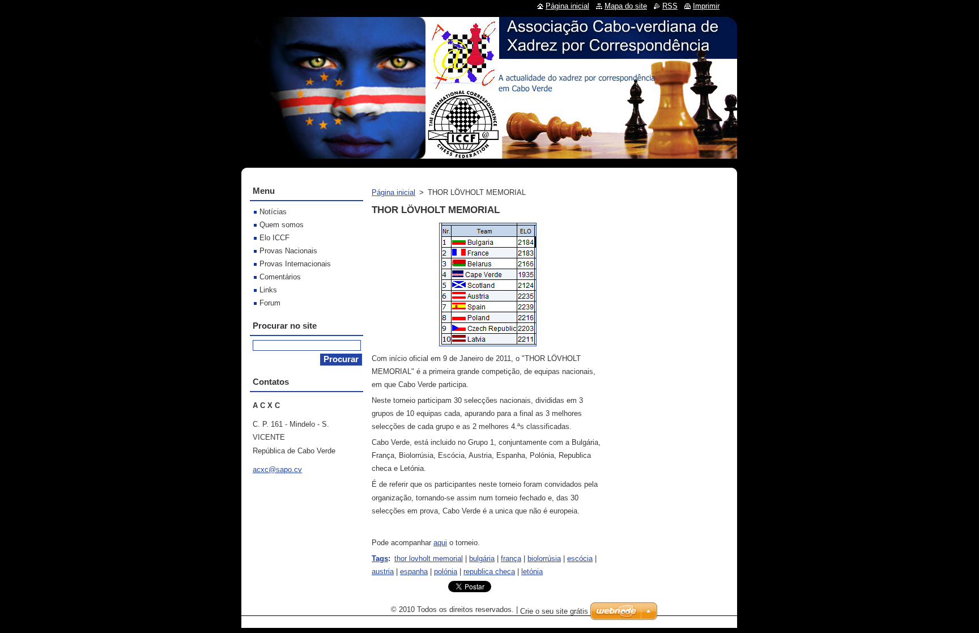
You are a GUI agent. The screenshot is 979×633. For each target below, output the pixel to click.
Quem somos (281, 224)
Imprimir (706, 6)
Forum (269, 303)
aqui (440, 542)
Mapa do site (626, 6)
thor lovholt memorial (428, 558)
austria (383, 571)
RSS (670, 6)
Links (268, 290)
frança (511, 558)
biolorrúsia (544, 558)
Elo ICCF (274, 237)
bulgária (482, 558)
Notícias (273, 211)
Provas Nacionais (288, 251)
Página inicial (393, 192)
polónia (445, 571)
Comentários (280, 277)
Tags (380, 558)
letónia (532, 571)
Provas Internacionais (295, 264)
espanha (414, 571)
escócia (580, 558)
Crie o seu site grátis (554, 611)
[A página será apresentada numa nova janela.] (487, 346)
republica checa (489, 571)
